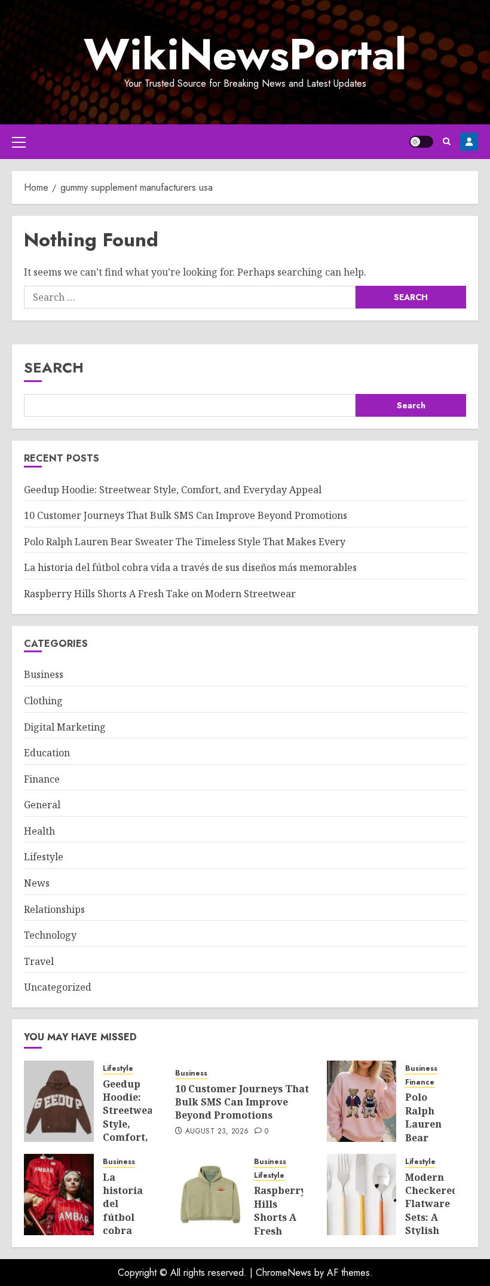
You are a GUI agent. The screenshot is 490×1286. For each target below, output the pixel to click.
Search (54, 367)
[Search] (446, 141)
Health (39, 831)
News (37, 883)
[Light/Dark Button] (421, 142)
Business (43, 674)
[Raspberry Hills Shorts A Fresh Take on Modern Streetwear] (210, 1194)
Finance (42, 779)
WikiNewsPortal (245, 54)
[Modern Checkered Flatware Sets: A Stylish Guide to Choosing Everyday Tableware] (362, 1194)
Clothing (43, 700)
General (42, 804)
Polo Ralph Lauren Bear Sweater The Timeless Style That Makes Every (184, 541)
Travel (39, 961)
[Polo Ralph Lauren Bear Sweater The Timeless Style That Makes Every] (362, 1101)
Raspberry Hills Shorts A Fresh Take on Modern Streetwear (160, 593)
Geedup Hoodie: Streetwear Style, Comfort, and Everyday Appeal (172, 489)
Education (47, 752)
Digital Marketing (65, 727)
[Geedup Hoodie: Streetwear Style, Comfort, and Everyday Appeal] (59, 1101)
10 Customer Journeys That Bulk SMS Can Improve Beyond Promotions (187, 515)
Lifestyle (43, 856)
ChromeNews (283, 1272)
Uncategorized (57, 987)
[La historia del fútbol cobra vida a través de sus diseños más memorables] (59, 1194)
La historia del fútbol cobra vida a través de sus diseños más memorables (190, 567)
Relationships (54, 909)
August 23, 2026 (217, 1132)
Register (469, 142)
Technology (50, 935)
